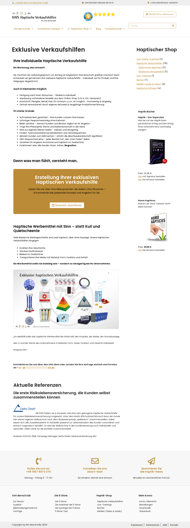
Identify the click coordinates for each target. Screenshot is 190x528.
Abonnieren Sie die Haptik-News (151, 470)
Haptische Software (147, 88)
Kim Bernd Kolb (22, 28)
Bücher (140, 79)
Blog (98, 28)
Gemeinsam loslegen (48, 28)
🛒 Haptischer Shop (78, 28)
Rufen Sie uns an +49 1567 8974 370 (38, 470)
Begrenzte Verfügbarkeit (151, 71)
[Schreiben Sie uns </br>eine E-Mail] (95, 461)
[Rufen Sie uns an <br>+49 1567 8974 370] (38, 461)
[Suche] (173, 26)
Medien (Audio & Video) (149, 84)
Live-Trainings (144, 75)
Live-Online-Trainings (148, 59)
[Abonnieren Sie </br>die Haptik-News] (151, 461)
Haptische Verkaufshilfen (149, 63)
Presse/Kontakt (113, 28)
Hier (140, 176)
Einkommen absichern (150, 67)
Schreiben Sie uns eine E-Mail (95, 470)
